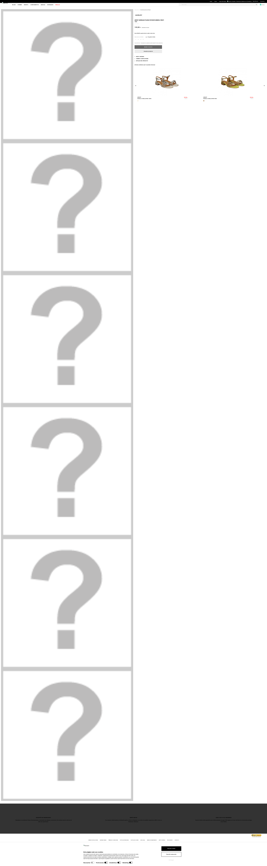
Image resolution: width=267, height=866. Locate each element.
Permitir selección (171, 854)
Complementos (34, 4)
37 (135, 39)
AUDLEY (139, 97)
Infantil (26, 4)
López (215, 1)
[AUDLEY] (139, 15)
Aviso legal (142, 840)
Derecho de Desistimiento (152, 840)
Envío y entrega (162, 840)
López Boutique (222, 1)
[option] (67, 75)
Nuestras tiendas (103, 840)
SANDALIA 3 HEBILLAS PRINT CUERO (144, 98)
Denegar (171, 860)
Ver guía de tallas (151, 36)
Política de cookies (134, 840)
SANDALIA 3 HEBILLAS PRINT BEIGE (210, 98)
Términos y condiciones (113, 840)
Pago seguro (170, 840)
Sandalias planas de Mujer (145, 9)
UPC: (135, 23)
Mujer (14, 4)
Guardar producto (148, 51)
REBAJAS (57, 4)
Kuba (211, 1)
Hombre (20, 4)
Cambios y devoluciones (93, 840)
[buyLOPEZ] (5, 4)
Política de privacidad (124, 840)
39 (140, 39)
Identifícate (255, 1)
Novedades (50, 4)
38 (138, 39)
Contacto (262, 1)
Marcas (43, 4)
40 (143, 39)
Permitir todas (171, 848)
